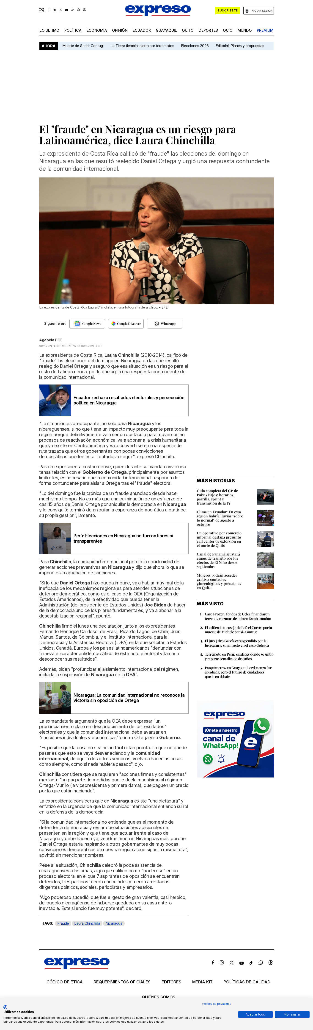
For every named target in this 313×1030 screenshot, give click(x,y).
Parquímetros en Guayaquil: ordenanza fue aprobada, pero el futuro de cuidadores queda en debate (238, 672)
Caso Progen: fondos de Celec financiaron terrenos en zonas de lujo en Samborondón (238, 616)
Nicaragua (113, 923)
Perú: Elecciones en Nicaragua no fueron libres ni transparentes (123, 538)
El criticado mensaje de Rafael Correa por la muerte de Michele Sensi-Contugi (238, 629)
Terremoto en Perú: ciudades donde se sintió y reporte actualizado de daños (239, 656)
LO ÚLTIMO (49, 30)
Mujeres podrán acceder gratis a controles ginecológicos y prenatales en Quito (219, 581)
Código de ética (65, 982)
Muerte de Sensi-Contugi (83, 45)
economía (97, 30)
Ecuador (142, 30)
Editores (171, 982)
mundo (245, 30)
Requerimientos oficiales (122, 982)
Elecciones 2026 (195, 45)
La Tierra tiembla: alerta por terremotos (142, 45)
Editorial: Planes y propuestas (240, 45)
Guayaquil (166, 30)
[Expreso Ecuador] (77, 967)
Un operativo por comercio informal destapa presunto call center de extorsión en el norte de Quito (219, 539)
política (73, 30)
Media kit (202, 982)
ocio (228, 30)
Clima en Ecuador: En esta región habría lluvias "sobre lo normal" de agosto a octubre (220, 518)
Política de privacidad (216, 1003)
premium (265, 30)
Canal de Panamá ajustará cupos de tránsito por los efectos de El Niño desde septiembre (218, 560)
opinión (120, 30)
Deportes (208, 30)
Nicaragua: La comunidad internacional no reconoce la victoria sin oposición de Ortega (129, 698)
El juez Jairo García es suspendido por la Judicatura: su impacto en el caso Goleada (237, 643)
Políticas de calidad (247, 982)
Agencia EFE (50, 340)
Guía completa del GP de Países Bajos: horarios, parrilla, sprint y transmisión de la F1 (217, 496)
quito (188, 30)
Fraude (63, 923)
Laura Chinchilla (87, 923)
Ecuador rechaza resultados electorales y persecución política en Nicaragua (129, 400)
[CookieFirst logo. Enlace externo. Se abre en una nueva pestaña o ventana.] (5, 1007)
